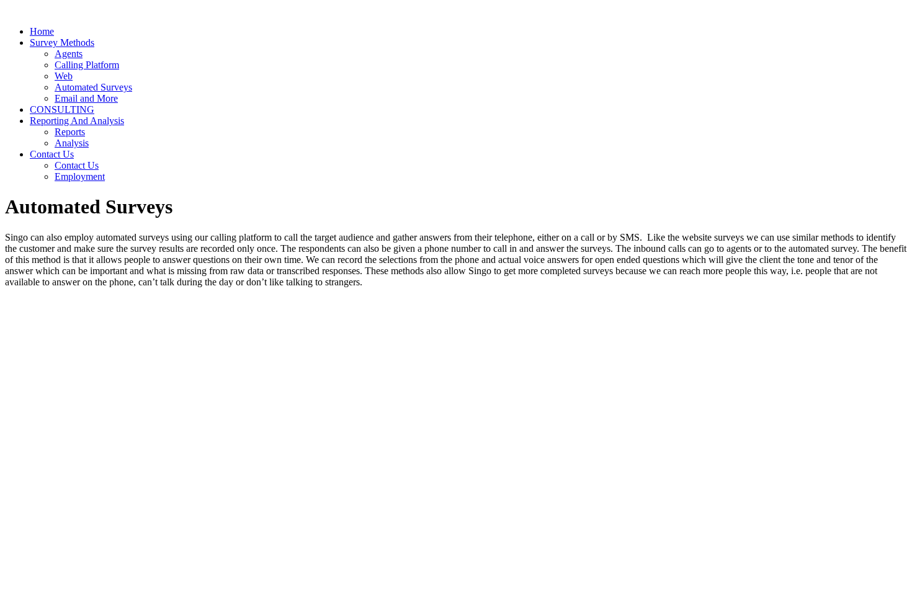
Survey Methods (62, 42)
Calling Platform (87, 65)
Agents (69, 53)
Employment (80, 176)
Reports (70, 132)
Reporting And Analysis (77, 120)
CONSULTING (62, 109)
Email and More (86, 98)
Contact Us (52, 154)
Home (42, 31)
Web (64, 76)
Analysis (72, 143)
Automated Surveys (93, 87)
